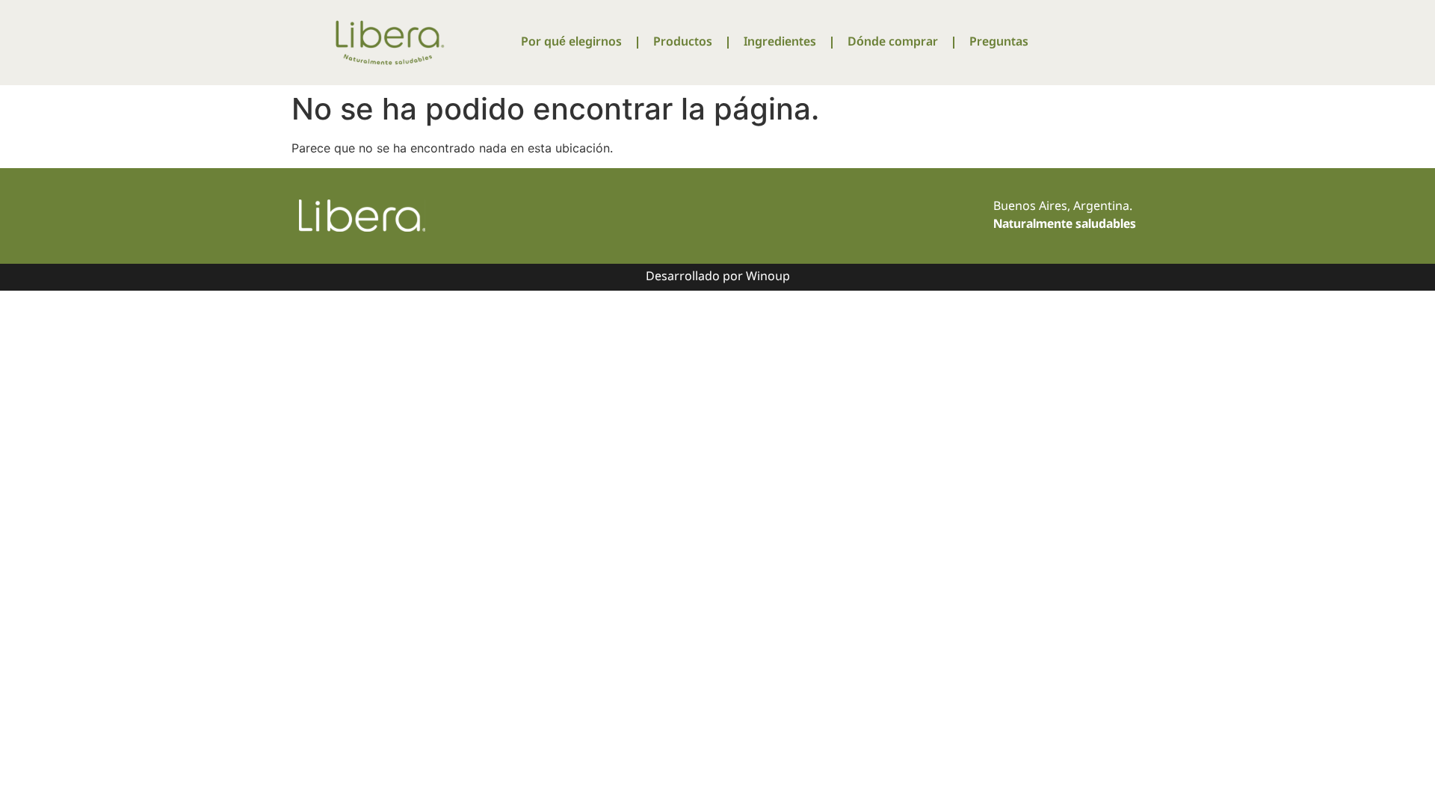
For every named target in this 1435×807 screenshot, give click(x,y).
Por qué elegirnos (571, 42)
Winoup (768, 277)
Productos (682, 42)
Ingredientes (780, 42)
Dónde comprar (893, 42)
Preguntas (998, 42)
